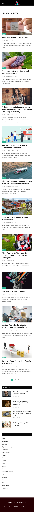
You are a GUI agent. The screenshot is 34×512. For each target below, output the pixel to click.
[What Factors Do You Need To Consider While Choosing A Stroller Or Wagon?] (17, 242)
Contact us (11, 502)
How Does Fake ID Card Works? (15, 38)
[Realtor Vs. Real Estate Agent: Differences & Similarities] (17, 134)
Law (3, 474)
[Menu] (3, 3)
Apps (3, 438)
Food (3, 463)
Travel (3, 491)
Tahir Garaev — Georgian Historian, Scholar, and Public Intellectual (22, 403)
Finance (4, 460)
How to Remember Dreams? (13, 291)
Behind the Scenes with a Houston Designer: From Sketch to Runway (22, 423)
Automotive (5, 441)
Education (5, 449)
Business (4, 444)
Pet (3, 482)
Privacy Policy (21, 502)
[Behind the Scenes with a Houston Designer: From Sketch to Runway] (6, 424)
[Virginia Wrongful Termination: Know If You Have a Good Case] (17, 314)
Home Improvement (7, 471)
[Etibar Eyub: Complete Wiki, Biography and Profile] (6, 394)
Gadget (4, 466)
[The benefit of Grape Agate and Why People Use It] (17, 60)
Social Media (5, 485)
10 (24, 380)
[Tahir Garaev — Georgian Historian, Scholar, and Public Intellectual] (6, 403)
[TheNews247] (17, 3)
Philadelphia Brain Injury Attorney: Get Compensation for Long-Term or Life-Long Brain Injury (17, 109)
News (3, 34)
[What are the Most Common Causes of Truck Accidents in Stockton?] (17, 170)
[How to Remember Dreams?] (17, 280)
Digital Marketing (7, 447)
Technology (5, 488)
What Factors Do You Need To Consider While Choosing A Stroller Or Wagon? (16, 255)
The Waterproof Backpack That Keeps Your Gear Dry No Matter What (22, 413)
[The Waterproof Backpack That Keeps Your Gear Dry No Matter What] (6, 414)
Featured (4, 458)
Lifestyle (4, 477)
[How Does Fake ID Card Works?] (17, 26)
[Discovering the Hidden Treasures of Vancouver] (17, 206)
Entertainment (6, 452)
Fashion (4, 455)
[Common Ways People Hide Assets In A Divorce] (17, 350)
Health (4, 469)
